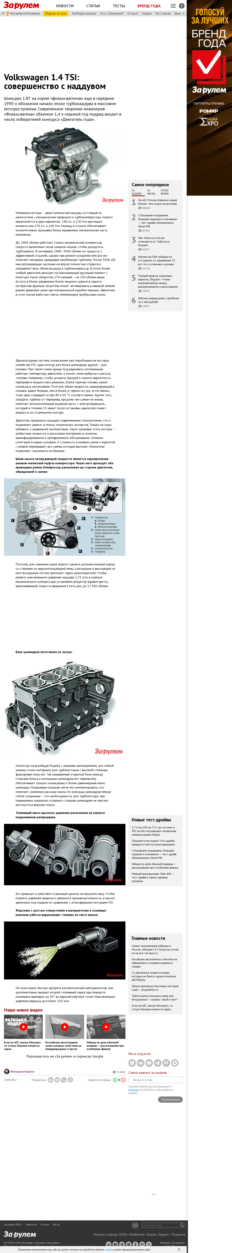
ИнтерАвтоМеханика (25, 13)
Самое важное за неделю (147, 1072)
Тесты (119, 5)
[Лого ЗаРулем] (21, 5)
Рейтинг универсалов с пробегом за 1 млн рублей (158, 300)
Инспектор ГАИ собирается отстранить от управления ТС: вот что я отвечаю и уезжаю (157, 260)
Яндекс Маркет (158, 1235)
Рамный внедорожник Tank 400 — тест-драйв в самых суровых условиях (153, 877)
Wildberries (136, 1235)
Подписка (178, 1235)
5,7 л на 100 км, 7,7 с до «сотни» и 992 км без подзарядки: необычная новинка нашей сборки (154, 830)
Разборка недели (84, 13)
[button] (179, 1250)
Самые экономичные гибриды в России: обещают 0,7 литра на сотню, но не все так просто (155, 949)
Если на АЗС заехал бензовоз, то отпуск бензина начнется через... (152, 1007)
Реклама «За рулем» (172, 1242)
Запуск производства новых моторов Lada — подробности (155, 987)
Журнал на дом (56, 13)
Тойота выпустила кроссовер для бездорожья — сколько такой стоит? (155, 997)
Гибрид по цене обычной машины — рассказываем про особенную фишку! (155, 865)
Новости (65, 5)
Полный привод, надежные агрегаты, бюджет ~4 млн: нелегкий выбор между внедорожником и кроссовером (158, 281)
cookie (108, 1249)
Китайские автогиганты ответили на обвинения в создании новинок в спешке (154, 962)
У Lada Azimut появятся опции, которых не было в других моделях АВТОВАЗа (154, 976)
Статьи (93, 5)
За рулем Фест (13, 1224)
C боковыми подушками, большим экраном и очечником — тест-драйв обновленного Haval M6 (157, 220)
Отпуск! (132, 13)
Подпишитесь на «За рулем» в (64, 1056)
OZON (123, 1235)
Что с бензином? (112, 13)
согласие (133, 1089)
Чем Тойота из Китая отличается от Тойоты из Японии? (154, 241)
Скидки (147, 13)
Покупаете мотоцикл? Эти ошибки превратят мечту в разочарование (153, 842)
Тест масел (163, 13)
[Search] (182, 1225)
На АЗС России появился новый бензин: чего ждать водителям (157, 201)
